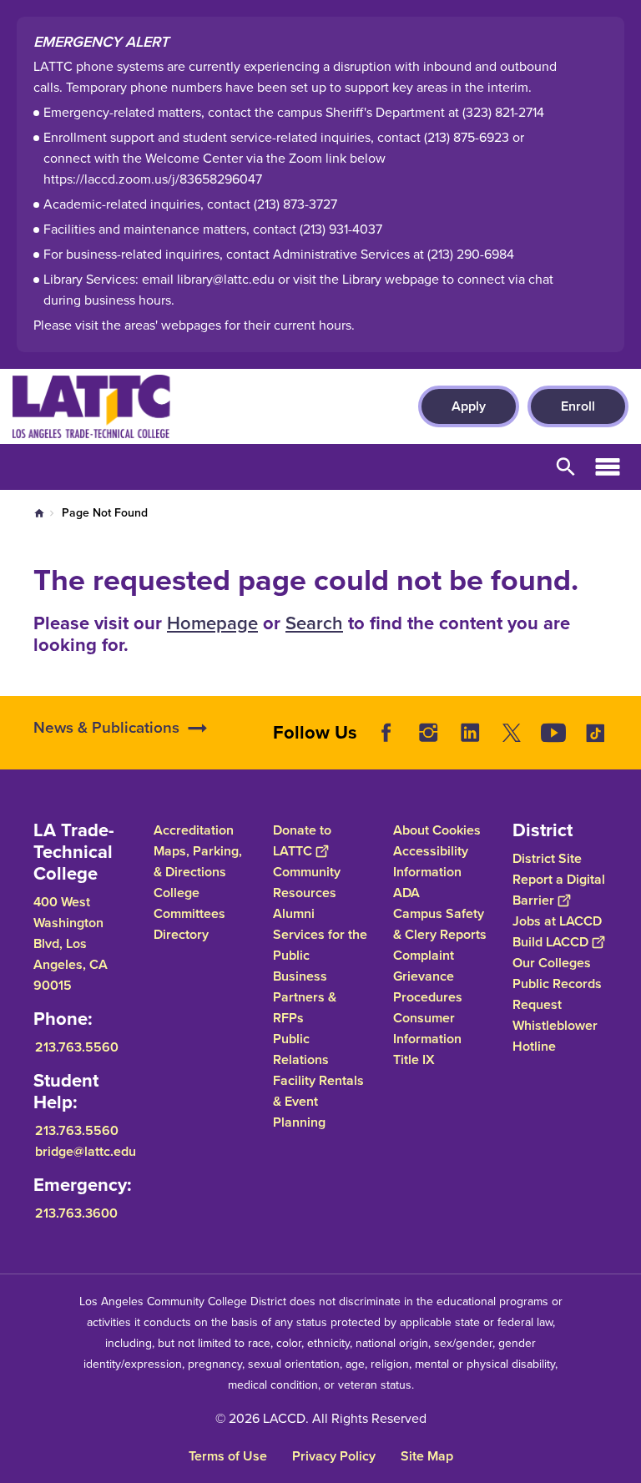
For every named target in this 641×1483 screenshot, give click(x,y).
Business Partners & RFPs (304, 996)
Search (314, 623)
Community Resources (307, 882)
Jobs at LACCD (557, 921)
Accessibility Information (430, 861)
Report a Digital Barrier (558, 890)
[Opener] (624, 752)
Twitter (511, 732)
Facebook (386, 732)
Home (39, 513)
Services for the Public (320, 945)
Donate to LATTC (302, 840)
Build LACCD (550, 941)
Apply (469, 406)
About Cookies (437, 830)
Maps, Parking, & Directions (198, 861)
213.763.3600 (76, 1213)
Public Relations (301, 1049)
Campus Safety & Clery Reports (440, 924)
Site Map (427, 1455)
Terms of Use (228, 1455)
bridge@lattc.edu (85, 1151)
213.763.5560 (77, 1047)
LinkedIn (469, 732)
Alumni (294, 913)
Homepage (212, 623)
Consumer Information (427, 1028)
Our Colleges (551, 962)
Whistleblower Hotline (555, 1036)
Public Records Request (557, 994)
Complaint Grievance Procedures (427, 976)
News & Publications (106, 727)
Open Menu (607, 467)
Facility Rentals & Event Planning (318, 1101)
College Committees (189, 903)
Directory (181, 934)
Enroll (578, 406)
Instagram (428, 732)
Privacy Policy (334, 1455)
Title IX (414, 1059)
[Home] (193, 406)
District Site (547, 858)
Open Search (566, 467)
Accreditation (194, 830)
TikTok (595, 732)
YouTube (553, 732)
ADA (406, 892)
